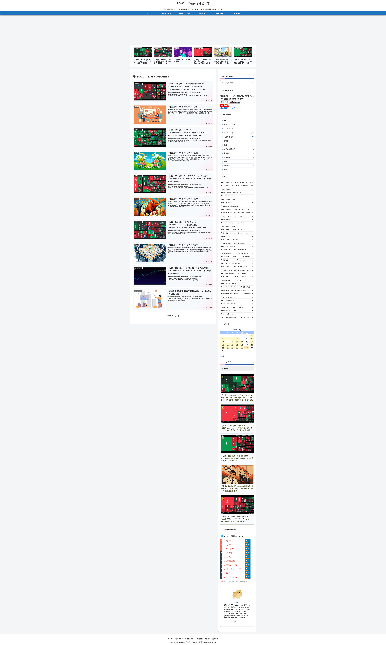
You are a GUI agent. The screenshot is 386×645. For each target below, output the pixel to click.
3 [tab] (196, 68)
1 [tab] (190, 68)
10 (223, 342)
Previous (131, 56)
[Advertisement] (193, 30)
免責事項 (215, 639)
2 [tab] (193, 68)
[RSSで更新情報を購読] (238, 621)
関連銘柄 (200, 639)
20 (237, 344)
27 (237, 347)
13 (237, 342)
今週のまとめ (178, 639)
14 (242, 342)
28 (242, 347)
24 (223, 347)
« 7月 (222, 356)
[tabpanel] (142, 56)
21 (242, 344)
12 (232, 342)
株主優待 (207, 639)
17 (223, 344)
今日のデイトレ (190, 639)
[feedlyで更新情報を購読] (236, 621)
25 (227, 347)
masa (237, 602)
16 (252, 342)
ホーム (170, 639)
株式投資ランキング (227, 108)
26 (232, 347)
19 (232, 344)
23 (252, 344)
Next (255, 56)
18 (227, 344)
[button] (252, 83)
